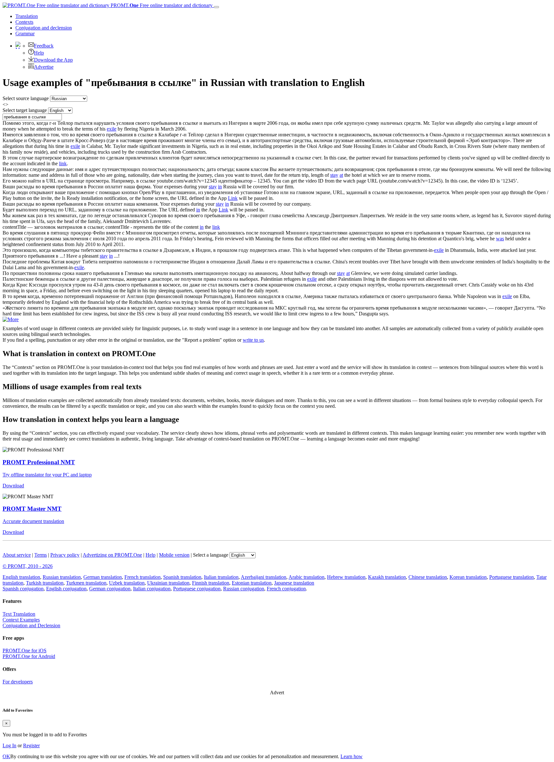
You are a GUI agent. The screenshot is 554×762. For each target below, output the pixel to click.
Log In (9, 745)
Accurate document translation (33, 521)
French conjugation (286, 588)
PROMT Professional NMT (39, 462)
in (220, 186)
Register (31, 745)
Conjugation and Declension (31, 625)
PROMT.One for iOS (24, 650)
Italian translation (221, 577)
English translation (21, 577)
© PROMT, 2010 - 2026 (28, 566)
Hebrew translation (346, 577)
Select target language (25, 110)
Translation (26, 16)
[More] (11, 319)
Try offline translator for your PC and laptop (47, 474)
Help (39, 53)
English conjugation (66, 588)
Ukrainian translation (168, 583)
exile (111, 129)
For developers (18, 681)
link (63, 163)
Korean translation (468, 577)
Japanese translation (294, 583)
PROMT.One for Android (29, 656)
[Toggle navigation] (216, 7)
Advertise (44, 67)
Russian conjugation (243, 588)
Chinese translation (427, 577)
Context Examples (21, 619)
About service (17, 555)
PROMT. (161, 5)
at (341, 175)
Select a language (210, 555)
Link (233, 198)
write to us (253, 340)
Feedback (44, 45)
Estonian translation (252, 583)
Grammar (25, 33)
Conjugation (43, 27)
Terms (40, 555)
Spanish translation (182, 577)
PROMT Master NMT (32, 508)
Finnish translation (210, 583)
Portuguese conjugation (197, 588)
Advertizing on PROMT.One (112, 555)
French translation (142, 577)
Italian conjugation (152, 588)
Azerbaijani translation (263, 577)
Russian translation (62, 577)
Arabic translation (306, 577)
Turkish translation (44, 583)
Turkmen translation (86, 583)
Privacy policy (65, 555)
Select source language (26, 98)
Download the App (53, 60)
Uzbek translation (127, 583)
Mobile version (174, 555)
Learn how (351, 756)
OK (6, 756)
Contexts (24, 22)
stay (334, 175)
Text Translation (19, 614)
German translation (102, 577)
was (500, 238)
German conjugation (109, 588)
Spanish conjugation (23, 588)
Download (13, 485)
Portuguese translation (511, 577)
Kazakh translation (387, 577)
